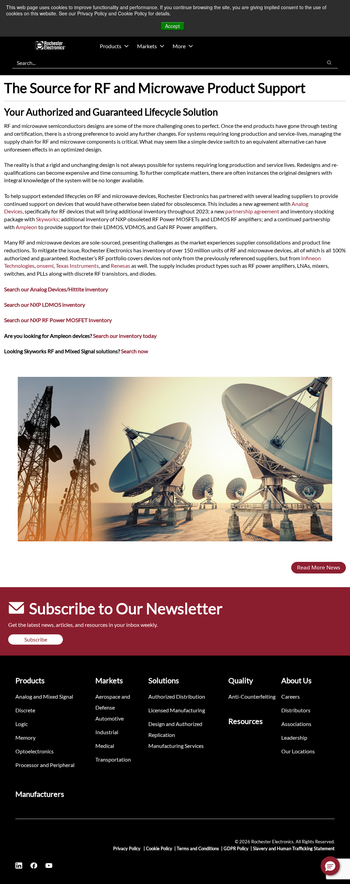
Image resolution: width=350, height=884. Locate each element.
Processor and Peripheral (45, 765)
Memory (25, 737)
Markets (147, 46)
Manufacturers (39, 794)
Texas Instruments (77, 265)
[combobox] (164, 62)
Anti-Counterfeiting (251, 696)
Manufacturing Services (176, 745)
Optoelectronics (34, 751)
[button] (330, 865)
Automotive (109, 718)
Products (110, 46)
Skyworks (47, 219)
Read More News (318, 567)
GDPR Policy (236, 848)
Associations (296, 724)
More (179, 46)
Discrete (25, 710)
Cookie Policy (159, 848)
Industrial (106, 732)
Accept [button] (172, 26)
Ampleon (26, 227)
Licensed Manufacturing (176, 710)
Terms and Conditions (198, 848)
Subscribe (35, 639)
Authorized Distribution (176, 696)
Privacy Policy (127, 848)
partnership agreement (252, 211)
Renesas (120, 265)
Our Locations (298, 751)
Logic (21, 724)
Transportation (113, 759)
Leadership (294, 737)
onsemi (45, 265)
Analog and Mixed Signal (44, 696)
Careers (290, 696)
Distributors (295, 710)
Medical (104, 745)
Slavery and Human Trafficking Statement (294, 848)
